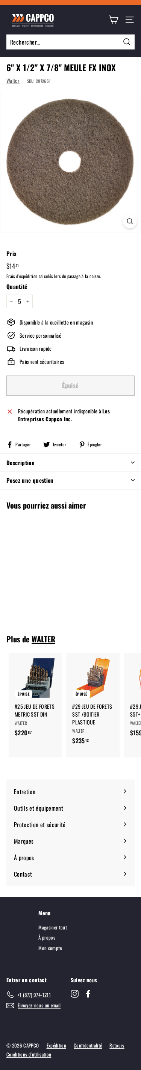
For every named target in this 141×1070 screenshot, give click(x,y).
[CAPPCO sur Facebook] (88, 993)
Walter (13, 80)
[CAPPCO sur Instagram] (75, 993)
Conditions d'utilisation (28, 1054)
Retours (116, 1045)
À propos (46, 937)
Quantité (16, 286)
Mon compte (50, 948)
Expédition (57, 1045)
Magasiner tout (52, 927)
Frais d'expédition (21, 276)
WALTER (43, 639)
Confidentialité (88, 1045)
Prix (11, 253)
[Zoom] (130, 221)
